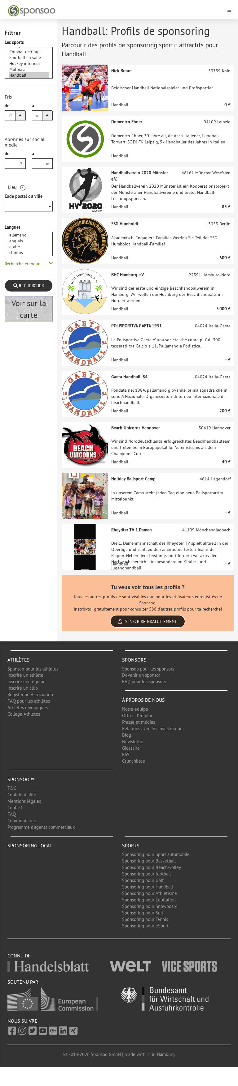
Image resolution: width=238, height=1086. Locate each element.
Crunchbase (133, 761)
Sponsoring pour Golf (143, 880)
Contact (14, 808)
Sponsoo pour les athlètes (32, 669)
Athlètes (18, 660)
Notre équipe (135, 709)
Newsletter (133, 741)
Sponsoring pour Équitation (149, 900)
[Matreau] (29, 69)
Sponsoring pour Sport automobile (156, 854)
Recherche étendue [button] (22, 263)
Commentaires (21, 821)
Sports (130, 845)
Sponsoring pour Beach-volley (151, 867)
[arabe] (29, 247)
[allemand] (29, 235)
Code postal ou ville (23, 196)
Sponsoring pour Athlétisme (149, 893)
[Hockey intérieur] (29, 63)
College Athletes (23, 714)
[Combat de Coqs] (29, 52)
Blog (126, 735)
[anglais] (29, 241)
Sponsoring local (29, 845)
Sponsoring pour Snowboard (150, 906)
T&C (11, 788)
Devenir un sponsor (141, 675)
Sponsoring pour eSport (145, 926)
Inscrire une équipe (26, 681)
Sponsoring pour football (146, 874)
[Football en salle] (29, 58)
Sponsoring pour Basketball (149, 861)
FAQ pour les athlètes (28, 701)
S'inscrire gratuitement (150, 621)
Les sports (14, 42)
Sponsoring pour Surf (143, 913)
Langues (12, 227)
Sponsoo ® (20, 779)
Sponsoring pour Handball (147, 887)
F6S (126, 754)
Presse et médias (138, 722)
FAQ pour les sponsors (144, 681)
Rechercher (31, 285)
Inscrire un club (22, 688)
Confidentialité (21, 795)
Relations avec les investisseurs (152, 728)
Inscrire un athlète (25, 675)
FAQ (11, 814)
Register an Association (30, 694)
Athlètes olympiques (27, 707)
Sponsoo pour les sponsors (148, 669)
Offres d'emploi (137, 715)
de (7, 106)
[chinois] (29, 253)
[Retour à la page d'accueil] (115, 11)
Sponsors (134, 660)
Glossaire (131, 748)
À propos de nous (143, 700)
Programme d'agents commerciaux (41, 827)
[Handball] (29, 75)
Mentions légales (24, 801)
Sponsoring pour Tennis (145, 919)
